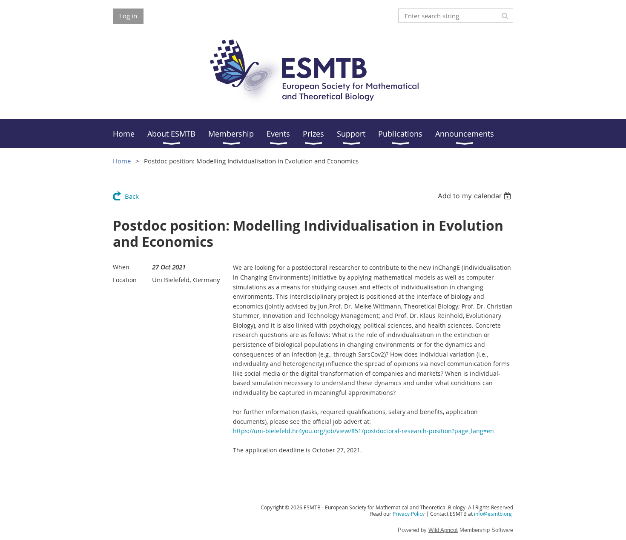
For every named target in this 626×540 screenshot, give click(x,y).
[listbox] (475, 196)
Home (122, 161)
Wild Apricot (443, 530)
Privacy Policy (409, 513)
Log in (128, 15)
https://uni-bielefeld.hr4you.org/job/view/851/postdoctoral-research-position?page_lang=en (363, 431)
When (121, 267)
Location (125, 280)
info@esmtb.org (493, 513)
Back (132, 196)
